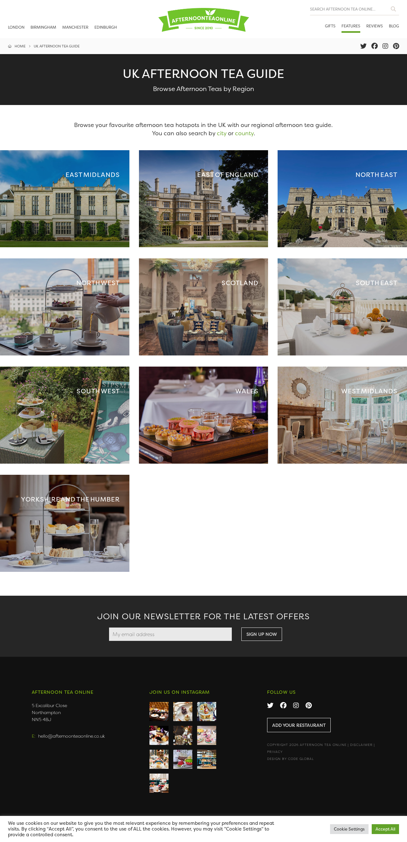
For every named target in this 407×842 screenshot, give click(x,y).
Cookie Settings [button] (349, 829)
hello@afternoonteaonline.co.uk (71, 736)
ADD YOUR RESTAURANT (299, 725)
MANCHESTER (75, 27)
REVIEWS (374, 26)
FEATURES (350, 26)
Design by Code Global (290, 759)
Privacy (275, 752)
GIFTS (330, 26)
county (244, 133)
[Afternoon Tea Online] (203, 19)
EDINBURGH (105, 27)
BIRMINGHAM (43, 27)
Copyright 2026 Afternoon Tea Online (307, 745)
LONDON (16, 27)
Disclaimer (361, 745)
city (221, 133)
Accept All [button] (385, 829)
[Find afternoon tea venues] (393, 7)
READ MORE (64, 198)
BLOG (394, 26)
